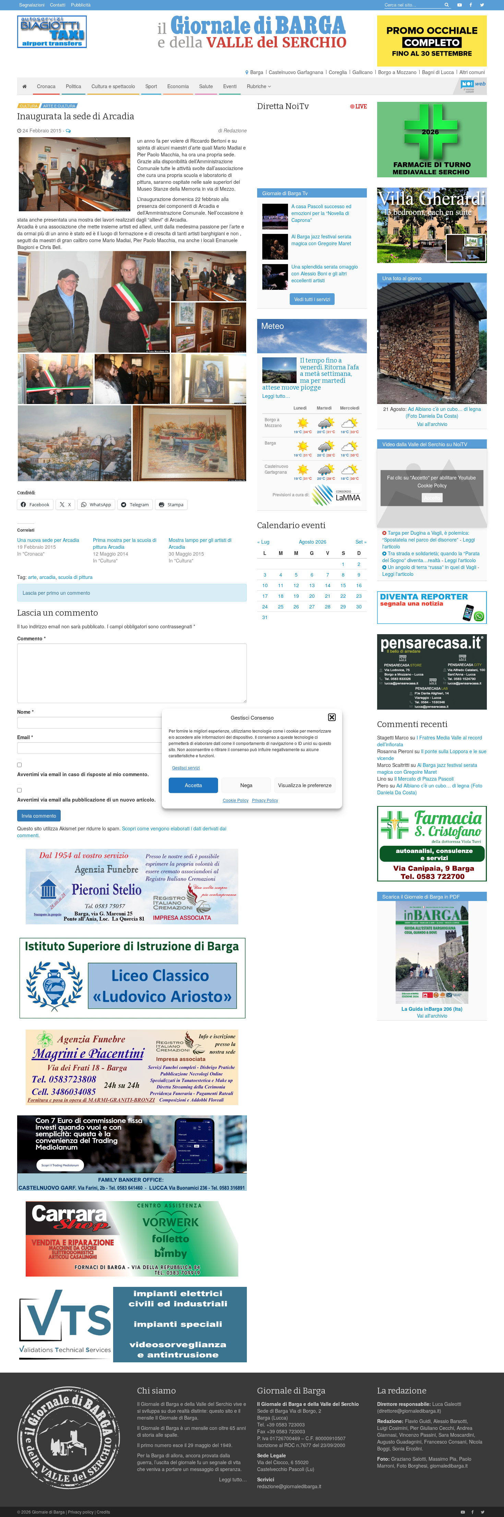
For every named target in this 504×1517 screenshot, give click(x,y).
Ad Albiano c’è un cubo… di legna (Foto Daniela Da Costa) (443, 412)
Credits (103, 1512)
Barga (256, 72)
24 (265, 606)
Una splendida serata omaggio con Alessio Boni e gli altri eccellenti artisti (324, 273)
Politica (73, 86)
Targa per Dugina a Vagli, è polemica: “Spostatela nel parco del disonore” (425, 536)
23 (359, 595)
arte (32, 576)
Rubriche (257, 86)
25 (281, 606)
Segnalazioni (32, 4)
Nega (246, 785)
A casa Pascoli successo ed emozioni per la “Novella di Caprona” (321, 213)
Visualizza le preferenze (305, 785)
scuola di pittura (75, 576)
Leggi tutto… (276, 395)
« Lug (263, 541)
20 (312, 595)
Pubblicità (81, 4)
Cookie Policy (236, 800)
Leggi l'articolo (460, 560)
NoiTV (473, 86)
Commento (31, 638)
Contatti (57, 4)
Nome (25, 711)
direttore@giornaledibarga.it (409, 1410)
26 (296, 606)
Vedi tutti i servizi (312, 299)
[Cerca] (446, 4)
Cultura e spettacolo (113, 86)
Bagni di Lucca (438, 72)
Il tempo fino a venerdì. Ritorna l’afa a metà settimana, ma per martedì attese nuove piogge (310, 374)
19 (296, 595)
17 (265, 595)
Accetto (432, 497)
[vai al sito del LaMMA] (336, 494)
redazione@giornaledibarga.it (289, 1486)
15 (343, 585)
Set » (361, 541)
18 (281, 595)
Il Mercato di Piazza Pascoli (424, 778)
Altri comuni (472, 72)
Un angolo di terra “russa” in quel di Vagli (431, 567)
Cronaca (46, 86)
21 (328, 595)
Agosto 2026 (312, 541)
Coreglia (338, 72)
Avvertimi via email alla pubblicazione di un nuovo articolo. (86, 799)
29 (343, 606)
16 (359, 585)
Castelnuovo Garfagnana (296, 72)
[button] (331, 717)
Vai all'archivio (432, 423)
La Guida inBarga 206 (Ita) (432, 1008)
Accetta (193, 785)
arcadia (47, 576)
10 (265, 585)
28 (328, 606)
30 (359, 606)
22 (343, 595)
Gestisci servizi (186, 767)
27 (312, 606)
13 (312, 585)
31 (265, 617)
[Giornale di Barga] (252, 31)
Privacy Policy (265, 800)
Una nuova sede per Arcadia (48, 539)
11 (281, 585)
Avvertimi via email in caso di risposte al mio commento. (83, 774)
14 (328, 585)
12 (296, 585)
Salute (206, 86)
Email (25, 737)
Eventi (230, 86)
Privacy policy (81, 1512)
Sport (151, 86)
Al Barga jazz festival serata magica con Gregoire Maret (321, 240)
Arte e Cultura (59, 105)
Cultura (28, 105)
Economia (178, 86)
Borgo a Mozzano (397, 72)
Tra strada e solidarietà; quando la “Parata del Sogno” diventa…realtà (431, 557)
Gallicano (362, 72)
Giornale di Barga (48, 1512)
